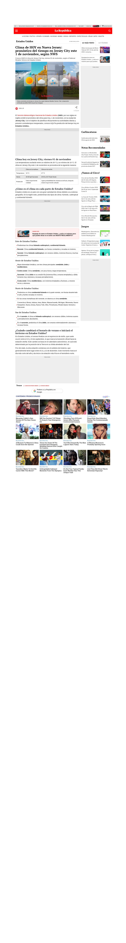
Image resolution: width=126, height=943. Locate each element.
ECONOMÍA (45, 36)
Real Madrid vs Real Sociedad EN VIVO (65, 26)
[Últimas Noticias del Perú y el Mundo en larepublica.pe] (63, 30)
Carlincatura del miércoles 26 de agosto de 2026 (89, 139)
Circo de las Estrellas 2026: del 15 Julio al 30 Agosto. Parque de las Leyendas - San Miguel (89, 181)
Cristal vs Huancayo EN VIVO (44, 26)
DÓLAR (90, 36)
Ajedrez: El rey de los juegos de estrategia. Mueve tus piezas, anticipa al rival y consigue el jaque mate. (90, 253)
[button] (16, 31)
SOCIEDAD (53, 36)
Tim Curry (81, 26)
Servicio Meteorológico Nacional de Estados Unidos (37, 115)
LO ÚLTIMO (25, 36)
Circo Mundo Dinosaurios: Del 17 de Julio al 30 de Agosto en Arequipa (89, 218)
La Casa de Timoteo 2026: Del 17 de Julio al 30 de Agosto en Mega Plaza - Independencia (89, 200)
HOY (15, 26)
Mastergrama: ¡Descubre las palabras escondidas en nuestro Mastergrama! (90, 233)
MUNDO (60, 36)
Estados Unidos (24, 41)
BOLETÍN (101, 36)
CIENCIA (65, 36)
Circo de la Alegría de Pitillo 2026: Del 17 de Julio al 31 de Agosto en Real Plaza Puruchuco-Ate (89, 209)
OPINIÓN (39, 36)
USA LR (21, 108)
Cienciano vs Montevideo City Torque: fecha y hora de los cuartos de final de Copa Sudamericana (90, 155)
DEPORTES (72, 36)
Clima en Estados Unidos (31, 385)
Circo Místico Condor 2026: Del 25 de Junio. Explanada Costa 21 (89, 189)
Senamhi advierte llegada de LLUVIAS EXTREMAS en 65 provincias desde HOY (90, 164)
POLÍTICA (32, 36)
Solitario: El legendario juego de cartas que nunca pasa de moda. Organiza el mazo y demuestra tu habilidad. (90, 244)
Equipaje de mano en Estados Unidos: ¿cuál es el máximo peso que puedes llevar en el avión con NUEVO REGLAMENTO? (54, 234)
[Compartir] (76, 107)
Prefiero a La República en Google (46, 391)
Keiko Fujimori (90, 26)
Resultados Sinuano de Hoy (26, 26)
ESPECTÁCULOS (82, 36)
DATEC (95, 36)
